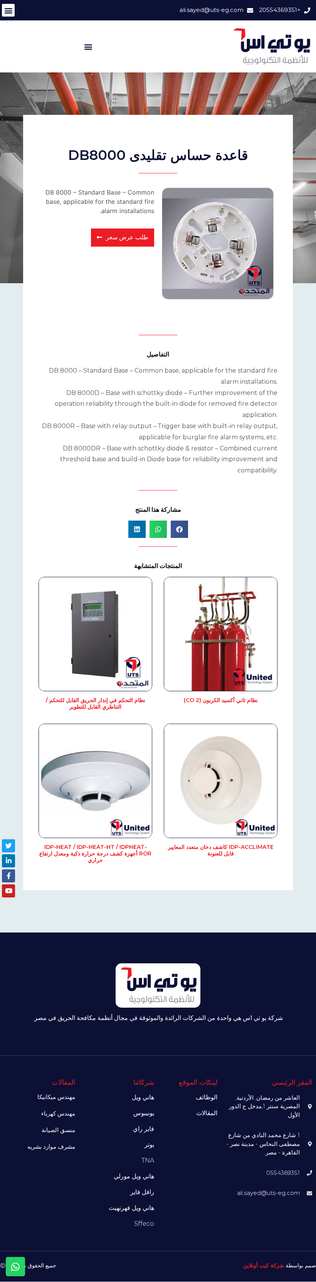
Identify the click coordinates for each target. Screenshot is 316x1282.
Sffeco (144, 1223)
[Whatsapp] (15, 1266)
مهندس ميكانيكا (56, 1097)
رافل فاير (142, 1192)
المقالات (206, 1113)
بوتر (149, 1144)
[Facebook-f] (8, 875)
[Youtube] (8, 890)
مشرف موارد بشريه (51, 1146)
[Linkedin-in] (8, 860)
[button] (8, 10)
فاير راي (143, 1128)
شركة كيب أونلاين (263, 1265)
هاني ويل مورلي (134, 1176)
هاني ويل (143, 1097)
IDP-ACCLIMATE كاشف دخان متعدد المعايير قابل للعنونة (221, 850)
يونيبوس (143, 1113)
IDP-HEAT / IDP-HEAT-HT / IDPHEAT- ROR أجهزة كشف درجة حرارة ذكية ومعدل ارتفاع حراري (95, 853)
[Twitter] (8, 845)
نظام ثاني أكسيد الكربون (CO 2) (221, 700)
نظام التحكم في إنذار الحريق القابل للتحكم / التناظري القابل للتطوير (95, 703)
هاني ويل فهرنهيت (131, 1207)
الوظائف (206, 1097)
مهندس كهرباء (58, 1113)
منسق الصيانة (58, 1130)
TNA (147, 1160)
